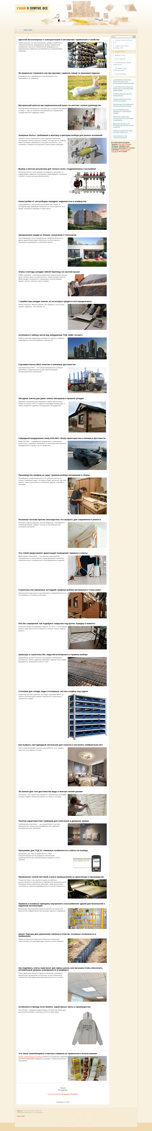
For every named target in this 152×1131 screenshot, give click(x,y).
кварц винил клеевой (120, 150)
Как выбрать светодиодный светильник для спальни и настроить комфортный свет (60, 745)
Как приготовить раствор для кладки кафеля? (122, 94)
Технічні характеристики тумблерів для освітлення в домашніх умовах (53, 821)
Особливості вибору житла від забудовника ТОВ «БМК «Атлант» (50, 335)
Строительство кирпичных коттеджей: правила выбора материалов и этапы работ (59, 590)
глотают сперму (124, 144)
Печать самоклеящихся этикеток (30, 1057)
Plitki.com (19, 1110)
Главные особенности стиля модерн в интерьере (122, 100)
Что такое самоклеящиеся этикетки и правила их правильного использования (57, 1053)
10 (59, 1094)
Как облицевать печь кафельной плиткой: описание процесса (123, 105)
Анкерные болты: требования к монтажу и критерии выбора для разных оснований (60, 135)
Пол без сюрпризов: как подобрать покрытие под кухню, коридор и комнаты (56, 623)
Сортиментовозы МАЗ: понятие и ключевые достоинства (47, 364)
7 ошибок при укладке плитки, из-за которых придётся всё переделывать (55, 301)
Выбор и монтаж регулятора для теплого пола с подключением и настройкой (57, 169)
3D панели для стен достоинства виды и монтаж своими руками (50, 791)
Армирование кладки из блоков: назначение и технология (47, 235)
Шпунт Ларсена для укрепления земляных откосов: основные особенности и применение (57, 935)
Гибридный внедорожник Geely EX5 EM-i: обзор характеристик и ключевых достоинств (61, 438)
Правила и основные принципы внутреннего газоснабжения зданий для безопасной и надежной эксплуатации (61, 905)
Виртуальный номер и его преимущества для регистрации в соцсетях (123, 125)
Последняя (74, 1094)
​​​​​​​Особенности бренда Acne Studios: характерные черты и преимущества (54, 1007)
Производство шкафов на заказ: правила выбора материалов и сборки (54, 475)
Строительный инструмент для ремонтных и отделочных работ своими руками (123, 88)
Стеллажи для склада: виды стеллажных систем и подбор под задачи (53, 691)
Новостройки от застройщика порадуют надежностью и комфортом (52, 201)
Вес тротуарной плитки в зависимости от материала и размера (122, 111)
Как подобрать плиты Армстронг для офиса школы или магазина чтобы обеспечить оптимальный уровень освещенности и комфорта (60, 969)
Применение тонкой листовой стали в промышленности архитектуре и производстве (61, 877)
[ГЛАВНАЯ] (18, 30)
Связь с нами (21, 1116)
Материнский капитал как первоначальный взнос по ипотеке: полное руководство (59, 105)
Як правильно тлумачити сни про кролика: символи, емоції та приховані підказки (59, 73)
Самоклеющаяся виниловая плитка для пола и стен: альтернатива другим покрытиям (123, 81)
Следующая (65, 1094)
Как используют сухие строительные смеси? (120, 136)
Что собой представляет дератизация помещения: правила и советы (53, 553)
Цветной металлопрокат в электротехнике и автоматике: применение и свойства (58, 40)
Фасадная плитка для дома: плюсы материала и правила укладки (51, 398)
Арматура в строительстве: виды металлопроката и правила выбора (53, 654)
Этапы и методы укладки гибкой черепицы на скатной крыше (49, 272)
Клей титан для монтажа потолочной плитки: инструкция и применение (123, 118)
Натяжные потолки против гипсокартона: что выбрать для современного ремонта (59, 519)
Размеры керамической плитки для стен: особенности (123, 131)
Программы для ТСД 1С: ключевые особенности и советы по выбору (53, 850)
